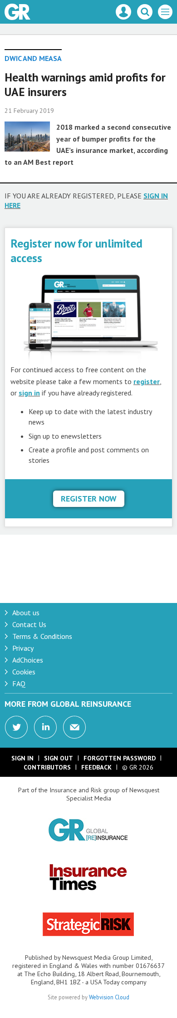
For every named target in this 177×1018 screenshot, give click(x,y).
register (146, 381)
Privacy (23, 648)
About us (25, 612)
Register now (89, 498)
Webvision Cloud (109, 997)
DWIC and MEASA (33, 58)
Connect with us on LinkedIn (45, 727)
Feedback (96, 767)
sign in (29, 392)
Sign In (22, 758)
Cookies (23, 671)
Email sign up (74, 727)
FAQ (18, 683)
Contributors (47, 767)
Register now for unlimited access (76, 250)
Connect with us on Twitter (16, 727)
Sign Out (58, 758)
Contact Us (29, 624)
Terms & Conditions (42, 636)
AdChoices (27, 659)
